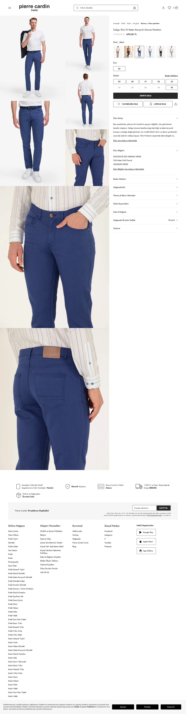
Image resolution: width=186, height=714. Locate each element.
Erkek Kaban (13, 608)
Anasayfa (116, 23)
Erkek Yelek (12, 615)
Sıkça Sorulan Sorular (49, 568)
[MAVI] (150, 52)
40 (158, 87)
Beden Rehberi (171, 75)
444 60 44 (44, 572)
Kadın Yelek (13, 688)
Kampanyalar (13, 561)
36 (132, 87)
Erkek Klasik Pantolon (16, 592)
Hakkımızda (77, 531)
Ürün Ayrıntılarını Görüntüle (125, 140)
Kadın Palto (12, 684)
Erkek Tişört (13, 538)
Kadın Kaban (13, 680)
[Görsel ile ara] (134, 8)
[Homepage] (34, 7)
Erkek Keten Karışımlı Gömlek (20, 577)
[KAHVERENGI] (118, 52)
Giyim (129, 23)
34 (119, 87)
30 (132, 81)
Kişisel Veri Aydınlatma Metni (52, 546)
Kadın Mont (12, 677)
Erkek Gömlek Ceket (16, 581)
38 (145, 87)
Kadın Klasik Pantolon (17, 654)
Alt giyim (136, 23)
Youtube (108, 542)
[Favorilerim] (169, 7)
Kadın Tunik (13, 642)
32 (119, 68)
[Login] (163, 8)
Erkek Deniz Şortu (15, 600)
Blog (74, 546)
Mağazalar (76, 538)
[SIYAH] (161, 52)
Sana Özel (12, 565)
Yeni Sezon (12, 550)
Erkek (123, 23)
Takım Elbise (13, 535)
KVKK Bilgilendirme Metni (154, 515)
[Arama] (77, 8)
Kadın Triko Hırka (15, 673)
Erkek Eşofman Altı (15, 596)
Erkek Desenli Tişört (16, 569)
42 (172, 87)
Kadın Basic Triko (15, 665)
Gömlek (11, 542)
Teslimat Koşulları (47, 564)
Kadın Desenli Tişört (16, 638)
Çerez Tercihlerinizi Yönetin (51, 542)
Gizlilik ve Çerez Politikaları (51, 531)
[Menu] (9, 8)
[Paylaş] (176, 104)
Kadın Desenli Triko (16, 669)
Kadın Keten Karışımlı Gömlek (20, 650)
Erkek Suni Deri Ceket (17, 619)
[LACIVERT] (129, 52)
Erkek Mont (12, 604)
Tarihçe (75, 535)
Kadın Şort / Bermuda (17, 661)
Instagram (108, 535)
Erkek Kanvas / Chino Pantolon (20, 588)
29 (119, 81)
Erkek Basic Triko (15, 623)
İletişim (43, 535)
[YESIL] (171, 52)
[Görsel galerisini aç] (32, 58)
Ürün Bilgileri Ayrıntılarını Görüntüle (128, 169)
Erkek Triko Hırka (15, 631)
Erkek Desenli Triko (16, 627)
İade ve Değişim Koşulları (50, 557)
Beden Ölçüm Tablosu (49, 560)
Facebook (108, 531)
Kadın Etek (12, 657)
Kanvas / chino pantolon (150, 23)
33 (172, 81)
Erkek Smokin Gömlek (17, 585)
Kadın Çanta (13, 531)
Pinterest (108, 546)
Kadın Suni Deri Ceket (17, 692)
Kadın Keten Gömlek (16, 646)
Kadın (10, 558)
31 (145, 81)
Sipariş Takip (45, 538)
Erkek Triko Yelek (15, 634)
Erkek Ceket (13, 546)
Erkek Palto (12, 611)
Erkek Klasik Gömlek (16, 573)
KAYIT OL (163, 508)
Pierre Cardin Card (80, 542)
